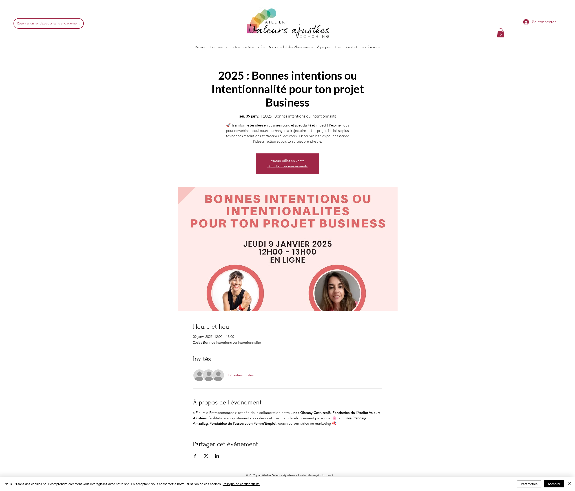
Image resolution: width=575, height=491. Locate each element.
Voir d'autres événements (288, 166)
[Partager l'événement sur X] (206, 456)
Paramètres (529, 484)
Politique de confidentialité (241, 484)
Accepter (554, 484)
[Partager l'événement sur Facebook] (195, 456)
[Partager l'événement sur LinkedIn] (217, 456)
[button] (500, 32)
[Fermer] (569, 483)
